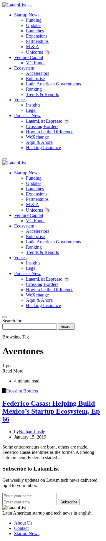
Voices (20, 99)
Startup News (26, 14)
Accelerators (37, 73)
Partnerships (37, 41)
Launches (35, 30)
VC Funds (35, 62)
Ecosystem (24, 67)
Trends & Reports (42, 94)
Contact (21, 528)
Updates (33, 25)
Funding (34, 20)
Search (66, 326)
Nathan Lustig (32, 431)
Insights (33, 104)
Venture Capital (28, 57)
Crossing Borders (42, 126)
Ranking (34, 89)
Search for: (12, 320)
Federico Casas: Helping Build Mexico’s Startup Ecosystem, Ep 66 (51, 411)
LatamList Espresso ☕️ (47, 121)
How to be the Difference (49, 131)
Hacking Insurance (43, 147)
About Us (23, 522)
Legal (31, 110)
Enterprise (35, 78)
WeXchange (37, 136)
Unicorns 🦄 (38, 52)
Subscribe (68, 502)
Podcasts (27, 115)
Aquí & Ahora (39, 142)
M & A (32, 46)
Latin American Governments (53, 83)
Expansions (36, 35)
